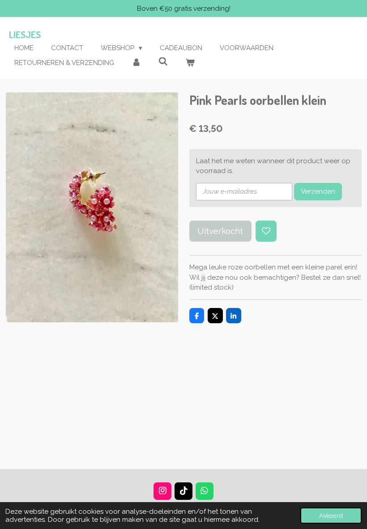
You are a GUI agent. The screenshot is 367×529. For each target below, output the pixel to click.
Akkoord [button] (331, 515)
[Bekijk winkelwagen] (190, 63)
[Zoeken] (163, 62)
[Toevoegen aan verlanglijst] (266, 231)
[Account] (136, 63)
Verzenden (318, 191)
